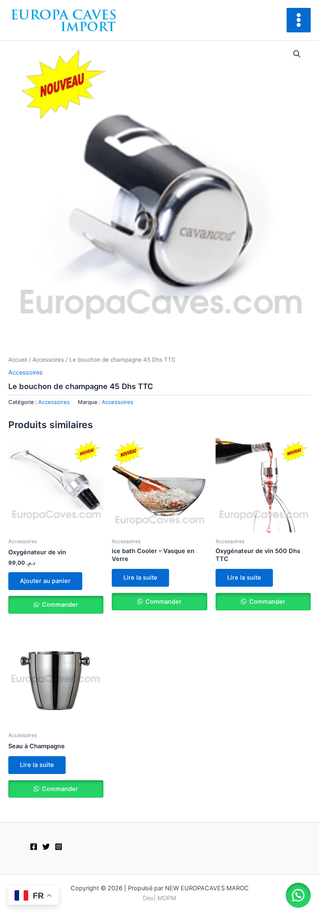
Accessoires (48, 359)
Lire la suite (140, 577)
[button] (297, 54)
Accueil (17, 359)
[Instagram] (58, 846)
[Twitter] (46, 846)
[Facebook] (33, 846)
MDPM (166, 898)
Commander (59, 604)
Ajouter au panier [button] (45, 581)
